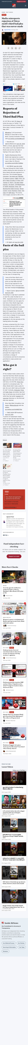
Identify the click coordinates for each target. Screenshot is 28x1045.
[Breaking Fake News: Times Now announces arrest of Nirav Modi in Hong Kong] (17, 445)
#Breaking (8, 132)
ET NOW (5, 186)
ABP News (12, 193)
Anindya (14, 625)
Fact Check (9, 12)
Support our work (21, 1)
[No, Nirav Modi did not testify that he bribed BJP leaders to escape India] (7, 445)
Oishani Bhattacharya (11, 657)
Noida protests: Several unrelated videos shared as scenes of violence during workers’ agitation (12, 652)
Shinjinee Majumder (10, 720)
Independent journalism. (7, 1)
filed (21, 254)
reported (5, 398)
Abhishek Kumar (10, 690)
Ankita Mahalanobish (11, 751)
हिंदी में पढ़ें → (5, 535)
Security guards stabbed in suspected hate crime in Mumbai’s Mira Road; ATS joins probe (13, 590)
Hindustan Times (13, 186)
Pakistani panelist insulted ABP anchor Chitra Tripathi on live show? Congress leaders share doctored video (13, 685)
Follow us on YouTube (19, 770)
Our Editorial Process (8, 943)
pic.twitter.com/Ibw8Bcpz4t (16, 138)
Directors (5, 951)
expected (5, 319)
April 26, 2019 (21, 144)
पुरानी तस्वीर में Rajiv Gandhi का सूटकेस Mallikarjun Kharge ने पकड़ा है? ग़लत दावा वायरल (13, 836)
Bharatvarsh (19, 184)
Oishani (9, 625)
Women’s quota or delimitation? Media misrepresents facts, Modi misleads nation (13, 621)
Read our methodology (11, 507)
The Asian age (13, 176)
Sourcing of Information (9, 947)
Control (9, 178)
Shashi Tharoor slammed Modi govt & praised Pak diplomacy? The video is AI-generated (13, 716)
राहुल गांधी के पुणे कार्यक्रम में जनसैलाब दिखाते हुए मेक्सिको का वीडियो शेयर (13, 788)
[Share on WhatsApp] (15, 48)
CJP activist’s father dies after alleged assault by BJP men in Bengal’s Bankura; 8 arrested (13, 812)
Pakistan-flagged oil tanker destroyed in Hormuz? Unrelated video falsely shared (14, 746)
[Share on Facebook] (8, 48)
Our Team (21, 947)
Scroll (9, 190)
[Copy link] (19, 48)
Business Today (16, 190)
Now (17, 180)
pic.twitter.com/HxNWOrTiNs (13, 409)
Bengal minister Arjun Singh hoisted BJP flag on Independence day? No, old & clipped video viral (14, 907)
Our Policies (21, 943)
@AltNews (21, 287)
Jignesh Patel (7, 29)
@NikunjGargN (14, 405)
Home (3, 12)
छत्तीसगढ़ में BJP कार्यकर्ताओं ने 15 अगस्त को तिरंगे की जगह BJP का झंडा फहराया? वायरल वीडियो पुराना (13, 859)
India (10, 180)
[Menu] (25, 5)
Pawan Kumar (9, 595)
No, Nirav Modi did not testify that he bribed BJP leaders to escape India (7, 453)
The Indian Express (13, 188)
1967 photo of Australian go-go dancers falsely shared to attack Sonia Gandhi (14, 882)
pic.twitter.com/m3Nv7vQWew (14, 163)
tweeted (18, 396)
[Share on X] (12, 48)
